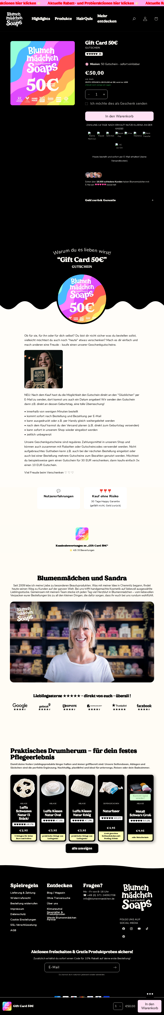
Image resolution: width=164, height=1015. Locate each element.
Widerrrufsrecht (20, 898)
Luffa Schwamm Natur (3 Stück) (24, 813)
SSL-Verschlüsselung (23, 925)
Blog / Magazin (56, 893)
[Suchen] (134, 18)
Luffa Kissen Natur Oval (52, 813)
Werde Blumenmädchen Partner (61, 919)
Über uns (52, 904)
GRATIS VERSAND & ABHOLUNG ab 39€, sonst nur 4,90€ (106, 82)
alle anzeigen (82, 848)
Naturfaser (111, 811)
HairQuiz (84, 18)
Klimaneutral (54, 909)
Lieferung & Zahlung (22, 893)
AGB (13, 930)
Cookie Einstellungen (23, 920)
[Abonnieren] (114, 967)
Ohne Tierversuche (58, 898)
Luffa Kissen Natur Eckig (82, 813)
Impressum (17, 909)
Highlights (41, 18)
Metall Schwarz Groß (140, 813)
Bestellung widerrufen (24, 904)
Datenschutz (18, 914)
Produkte (63, 18)
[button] (156, 18)
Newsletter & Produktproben (56, 913)
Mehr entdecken (107, 18)
